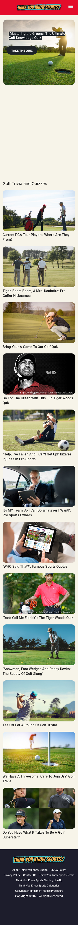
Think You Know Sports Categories (39, 885)
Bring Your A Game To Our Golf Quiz (30, 347)
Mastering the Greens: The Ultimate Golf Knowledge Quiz (37, 36)
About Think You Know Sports (29, 869)
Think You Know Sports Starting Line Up (39, 880)
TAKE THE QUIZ (21, 50)
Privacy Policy (12, 875)
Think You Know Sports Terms (56, 875)
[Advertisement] (39, 137)
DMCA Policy (58, 869)
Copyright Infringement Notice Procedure (39, 890)
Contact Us (29, 875)
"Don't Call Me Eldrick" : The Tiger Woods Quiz (38, 618)
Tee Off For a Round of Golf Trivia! (30, 725)
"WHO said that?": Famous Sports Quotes (35, 566)
